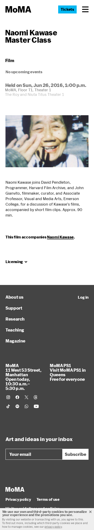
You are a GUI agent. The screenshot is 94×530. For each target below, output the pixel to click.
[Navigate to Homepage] (18, 9)
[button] (85, 9)
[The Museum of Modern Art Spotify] (17, 406)
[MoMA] (15, 489)
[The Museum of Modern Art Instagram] (8, 397)
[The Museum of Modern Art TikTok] (8, 406)
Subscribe (75, 454)
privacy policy (53, 526)
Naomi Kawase (60, 237)
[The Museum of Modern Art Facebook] (17, 397)
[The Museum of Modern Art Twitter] (26, 397)
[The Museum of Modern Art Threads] (35, 397)
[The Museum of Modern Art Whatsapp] (26, 406)
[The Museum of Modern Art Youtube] (36, 406)
